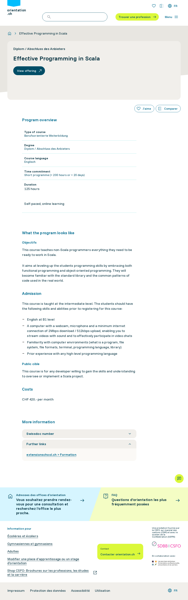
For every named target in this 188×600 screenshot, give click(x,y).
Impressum (16, 591)
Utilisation (102, 591)
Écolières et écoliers (22, 536)
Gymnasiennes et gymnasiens (30, 544)
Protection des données (48, 591)
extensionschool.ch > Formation (51, 454)
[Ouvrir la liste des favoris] (154, 6)
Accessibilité (80, 591)
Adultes (13, 551)
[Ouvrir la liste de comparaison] (161, 6)
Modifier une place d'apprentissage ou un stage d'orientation (43, 561)
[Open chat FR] (179, 478)
